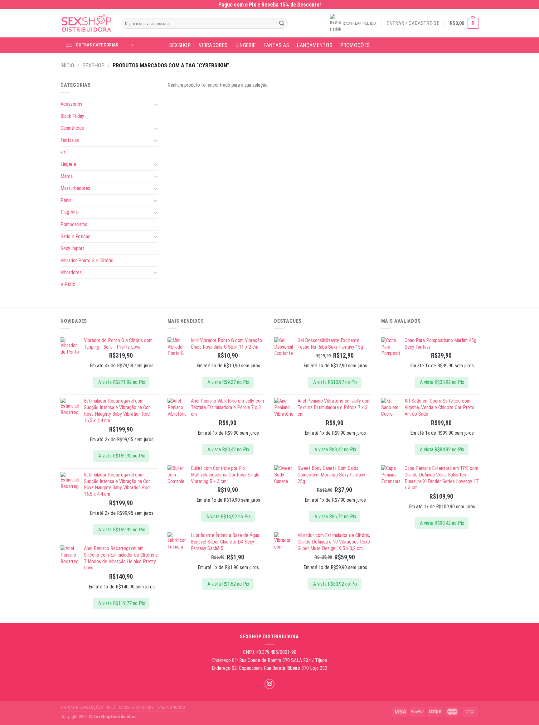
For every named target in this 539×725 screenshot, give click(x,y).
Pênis (66, 200)
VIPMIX (68, 285)
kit (63, 152)
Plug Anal (70, 212)
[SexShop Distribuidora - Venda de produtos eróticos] (86, 23)
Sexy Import (73, 248)
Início (67, 65)
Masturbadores (75, 188)
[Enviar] (281, 23)
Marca (67, 176)
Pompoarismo (74, 224)
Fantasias (276, 45)
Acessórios (71, 104)
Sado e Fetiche (75, 236)
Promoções (355, 45)
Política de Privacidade (130, 707)
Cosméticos (72, 128)
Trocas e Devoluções (82, 707)
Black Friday (72, 116)
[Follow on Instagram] (270, 684)
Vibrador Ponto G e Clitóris (87, 260)
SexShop (179, 45)
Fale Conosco (171, 707)
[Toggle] (155, 104)
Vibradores (213, 45)
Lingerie (245, 45)
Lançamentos (314, 45)
